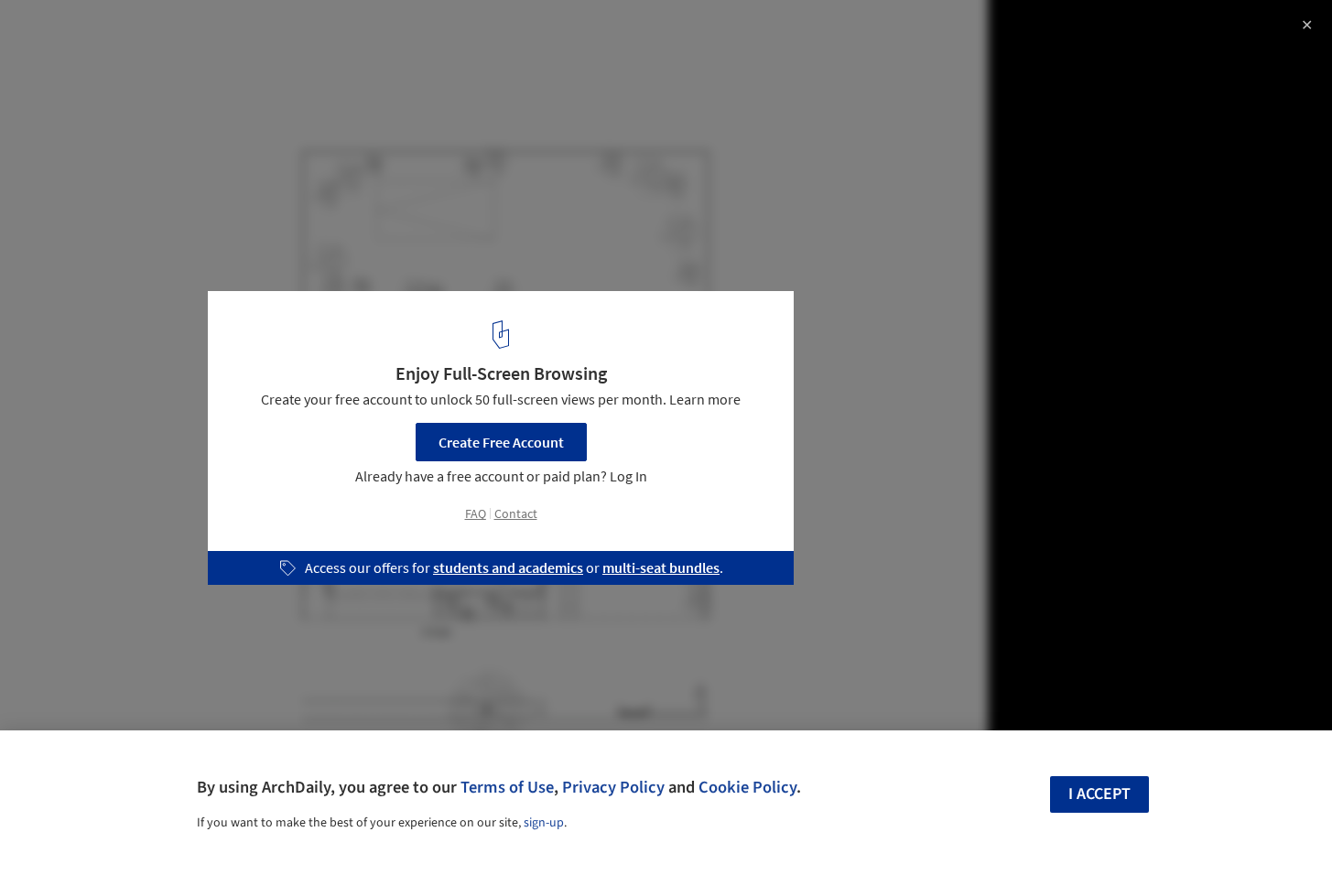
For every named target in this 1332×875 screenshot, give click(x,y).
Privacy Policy (613, 787)
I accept (1099, 794)
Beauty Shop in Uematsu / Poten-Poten (197, 33)
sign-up (544, 823)
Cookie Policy (747, 787)
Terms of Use (507, 787)
